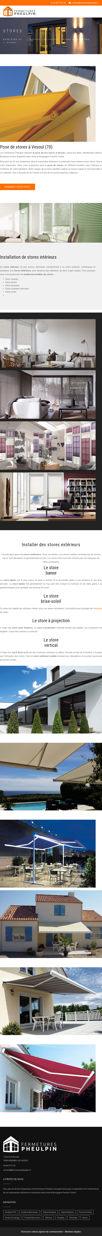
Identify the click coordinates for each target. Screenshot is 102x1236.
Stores (85, 1218)
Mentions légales (73, 1231)
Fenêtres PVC (10, 1212)
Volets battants (67, 1212)
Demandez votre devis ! (18, 187)
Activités (51, 39)
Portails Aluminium (32, 1218)
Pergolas (60, 1218)
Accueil (35, 39)
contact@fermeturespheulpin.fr (85, 3)
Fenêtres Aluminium (29, 1212)
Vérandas (73, 1218)
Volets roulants (49, 1212)
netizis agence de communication (47, 1231)
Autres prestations (75, 39)
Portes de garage (12, 1218)
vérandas (98, 608)
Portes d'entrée (85, 1212)
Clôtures (48, 1218)
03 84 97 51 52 (59, 3)
